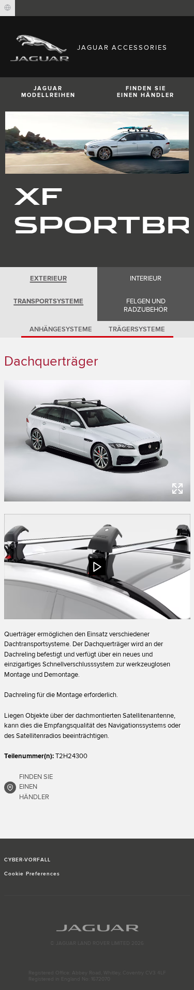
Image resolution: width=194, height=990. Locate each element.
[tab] (48, 278)
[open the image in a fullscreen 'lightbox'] (97, 440)
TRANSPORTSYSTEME (48, 301)
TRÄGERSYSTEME (137, 329)
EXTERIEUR (48, 278)
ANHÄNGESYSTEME (60, 329)
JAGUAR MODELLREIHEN (48, 92)
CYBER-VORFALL (27, 860)
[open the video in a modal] (97, 566)
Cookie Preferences (32, 874)
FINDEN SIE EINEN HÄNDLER (36, 787)
